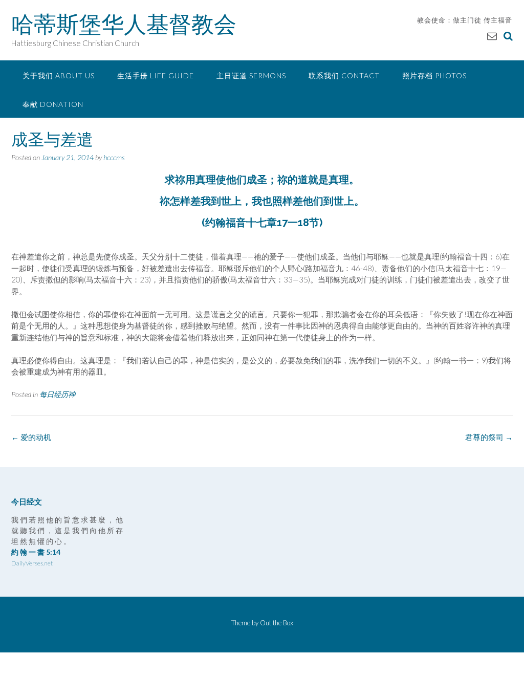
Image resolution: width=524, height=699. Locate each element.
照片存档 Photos (434, 75)
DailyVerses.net (32, 563)
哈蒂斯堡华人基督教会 (123, 24)
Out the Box (276, 623)
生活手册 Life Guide (155, 75)
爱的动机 (31, 437)
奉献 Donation (53, 104)
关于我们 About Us (59, 75)
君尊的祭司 (489, 437)
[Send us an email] (492, 35)
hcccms (114, 157)
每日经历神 (57, 394)
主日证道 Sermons (251, 75)
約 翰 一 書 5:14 (35, 552)
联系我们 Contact (344, 75)
